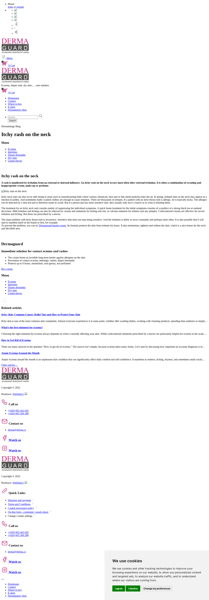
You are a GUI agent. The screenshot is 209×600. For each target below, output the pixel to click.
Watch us (14, 440)
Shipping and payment (19, 500)
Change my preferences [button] (157, 588)
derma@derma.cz (17, 429)
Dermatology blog (17, 109)
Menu (9, 58)
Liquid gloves (15, 160)
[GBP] (16, 25)
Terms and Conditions (19, 504)
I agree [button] (118, 588)
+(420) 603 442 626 (18, 410)
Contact (12, 101)
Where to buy (15, 104)
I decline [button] (133, 588)
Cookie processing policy (21, 508)
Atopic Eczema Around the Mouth (20, 353)
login (10, 7)
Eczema (12, 149)
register (20, 7)
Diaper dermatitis (16, 155)
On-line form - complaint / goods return (28, 512)
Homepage (13, 98)
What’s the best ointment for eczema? (22, 327)
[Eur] (16, 33)
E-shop (11, 107)
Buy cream (7, 269)
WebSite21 (18, 394)
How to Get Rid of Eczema (16, 340)
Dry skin (12, 157)
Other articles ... (9, 365)
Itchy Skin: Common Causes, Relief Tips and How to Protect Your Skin (40, 314)
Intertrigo (12, 152)
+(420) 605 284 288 (18, 413)
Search (12, 120)
